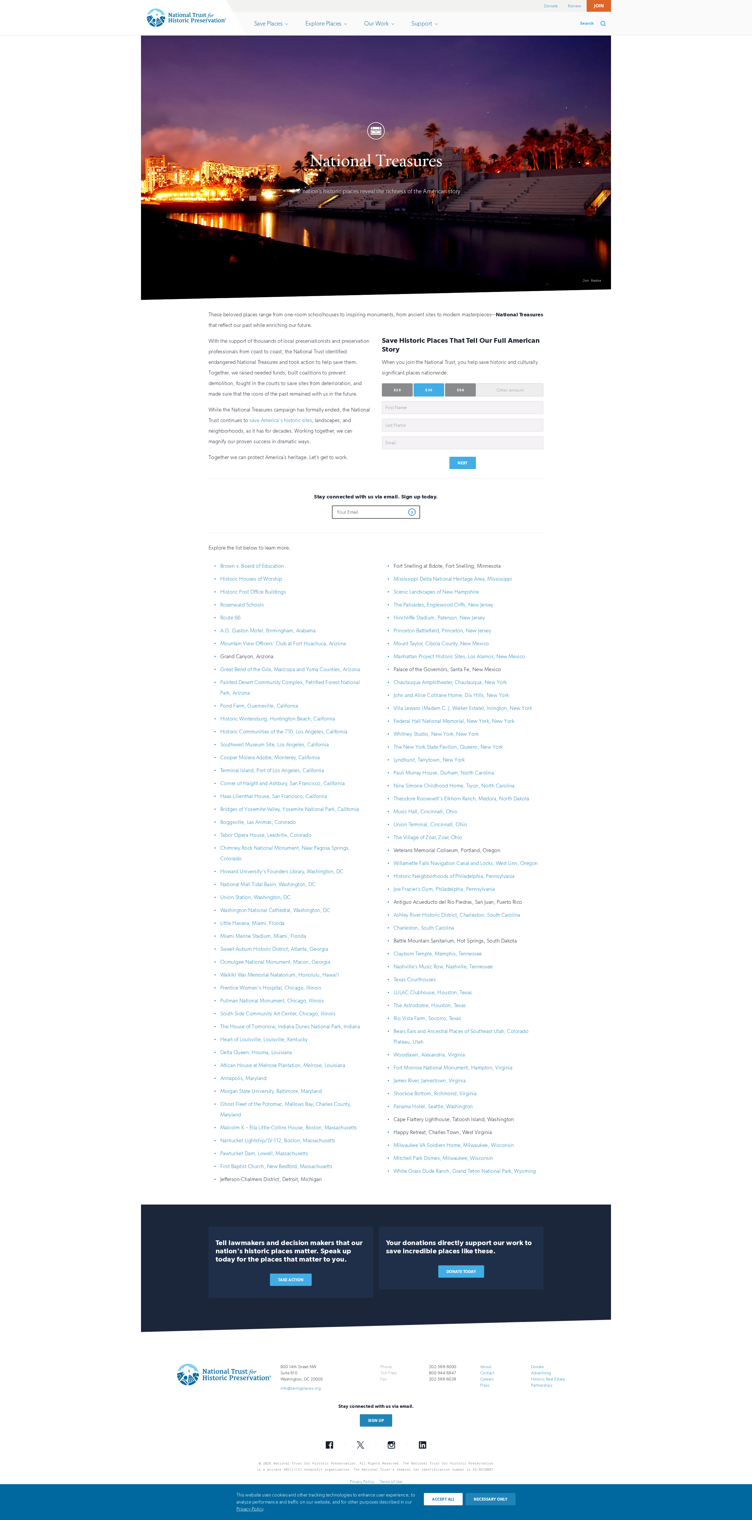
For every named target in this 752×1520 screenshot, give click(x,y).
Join (599, 5)
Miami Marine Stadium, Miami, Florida (263, 936)
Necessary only (490, 1499)
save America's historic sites (280, 420)
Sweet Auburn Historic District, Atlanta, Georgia (274, 949)
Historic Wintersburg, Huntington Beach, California (277, 719)
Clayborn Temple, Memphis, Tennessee (438, 953)
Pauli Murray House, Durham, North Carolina (444, 773)
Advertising (541, 1372)
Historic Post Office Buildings (253, 592)
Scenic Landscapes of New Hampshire (436, 592)
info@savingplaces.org (301, 1388)
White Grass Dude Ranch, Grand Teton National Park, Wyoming (465, 1171)
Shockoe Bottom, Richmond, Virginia (435, 1093)
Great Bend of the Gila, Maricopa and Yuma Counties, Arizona (290, 669)
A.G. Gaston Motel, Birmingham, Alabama (267, 630)
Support (421, 27)
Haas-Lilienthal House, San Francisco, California (273, 796)
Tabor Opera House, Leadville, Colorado (265, 835)
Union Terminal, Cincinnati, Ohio (430, 824)
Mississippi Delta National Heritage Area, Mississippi (453, 579)
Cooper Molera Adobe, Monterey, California (270, 757)
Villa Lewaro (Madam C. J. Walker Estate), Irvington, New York (463, 708)
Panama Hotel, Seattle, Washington (433, 1106)
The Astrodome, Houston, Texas (430, 1005)
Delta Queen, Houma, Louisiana (256, 1052)
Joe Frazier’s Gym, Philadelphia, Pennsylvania (444, 889)
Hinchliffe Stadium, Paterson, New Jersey (439, 617)
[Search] (605, 23)
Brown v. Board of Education (252, 566)
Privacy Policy (362, 1481)
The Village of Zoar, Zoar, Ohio (428, 837)
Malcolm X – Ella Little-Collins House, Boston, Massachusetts (288, 1127)
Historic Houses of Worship (251, 579)
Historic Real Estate (548, 1379)
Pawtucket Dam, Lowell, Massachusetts (264, 1153)
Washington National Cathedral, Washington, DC (275, 910)
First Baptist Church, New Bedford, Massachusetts (276, 1166)
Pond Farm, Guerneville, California (259, 706)
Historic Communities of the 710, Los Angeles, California (284, 731)
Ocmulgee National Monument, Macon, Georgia (275, 962)
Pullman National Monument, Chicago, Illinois (272, 1000)
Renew (574, 6)
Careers (487, 1379)
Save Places (268, 27)
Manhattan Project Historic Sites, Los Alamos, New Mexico (459, 656)
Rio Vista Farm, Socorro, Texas (427, 1018)
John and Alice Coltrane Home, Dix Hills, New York (451, 695)
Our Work (376, 27)
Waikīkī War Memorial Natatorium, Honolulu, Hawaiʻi (279, 975)
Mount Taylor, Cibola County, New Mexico (441, 643)
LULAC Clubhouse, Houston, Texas (433, 992)
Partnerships (542, 1385)
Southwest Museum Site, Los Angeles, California (274, 744)
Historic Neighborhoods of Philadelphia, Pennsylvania (454, 876)
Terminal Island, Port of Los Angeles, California (272, 770)
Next (463, 463)
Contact (487, 1372)
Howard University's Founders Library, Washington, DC (282, 871)
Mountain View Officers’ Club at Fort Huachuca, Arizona (283, 643)
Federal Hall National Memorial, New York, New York (454, 721)
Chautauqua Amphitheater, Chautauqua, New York (450, 682)
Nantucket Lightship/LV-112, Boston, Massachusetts (277, 1140)
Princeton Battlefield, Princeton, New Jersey (442, 630)
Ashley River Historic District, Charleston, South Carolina (457, 915)
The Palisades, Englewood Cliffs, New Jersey (444, 605)
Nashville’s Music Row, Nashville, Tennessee (443, 966)
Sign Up (376, 1420)
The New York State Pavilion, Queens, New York (448, 747)
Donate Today (461, 1271)
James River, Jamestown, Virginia (430, 1080)
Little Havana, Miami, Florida (252, 923)
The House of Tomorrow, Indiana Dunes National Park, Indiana (290, 1026)
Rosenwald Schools (242, 605)
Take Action (290, 1280)
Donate (551, 6)
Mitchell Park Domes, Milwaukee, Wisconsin (443, 1158)
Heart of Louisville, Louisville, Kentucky (264, 1039)
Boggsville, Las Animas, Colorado (258, 822)
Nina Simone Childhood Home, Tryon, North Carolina (454, 785)
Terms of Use (391, 1481)
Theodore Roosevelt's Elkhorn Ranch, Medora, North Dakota (461, 798)
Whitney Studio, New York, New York (436, 734)
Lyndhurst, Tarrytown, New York (429, 760)
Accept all (443, 1499)
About (485, 1366)
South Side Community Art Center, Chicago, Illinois (277, 1013)
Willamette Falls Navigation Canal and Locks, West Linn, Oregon (466, 863)
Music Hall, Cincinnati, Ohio (425, 811)
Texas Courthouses (415, 979)
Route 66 (230, 617)
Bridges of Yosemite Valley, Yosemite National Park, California (289, 809)
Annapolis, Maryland (243, 1078)
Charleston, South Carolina (424, 928)
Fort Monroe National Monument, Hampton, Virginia (453, 1067)
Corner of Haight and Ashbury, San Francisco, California (282, 783)
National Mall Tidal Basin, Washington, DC (268, 884)
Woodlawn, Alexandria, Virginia (429, 1055)
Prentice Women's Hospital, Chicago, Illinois (270, 988)
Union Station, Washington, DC (255, 897)
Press (484, 1385)
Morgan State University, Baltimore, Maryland (271, 1091)
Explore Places (323, 27)
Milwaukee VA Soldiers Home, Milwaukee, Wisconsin (454, 1145)
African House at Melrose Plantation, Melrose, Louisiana (282, 1065)
